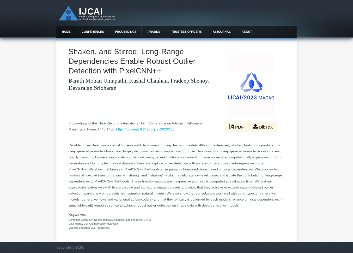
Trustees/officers (186, 31)
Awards (153, 31)
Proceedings (125, 31)
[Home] (87, 19)
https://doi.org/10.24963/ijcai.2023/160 (145, 129)
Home (66, 31)
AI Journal (222, 31)
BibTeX (265, 127)
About (247, 31)
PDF (239, 127)
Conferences (93, 31)
